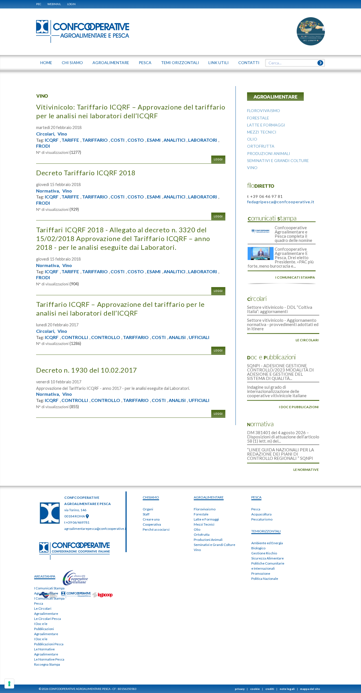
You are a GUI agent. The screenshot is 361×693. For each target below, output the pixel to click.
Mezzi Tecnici (204, 524)
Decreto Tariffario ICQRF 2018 (85, 173)
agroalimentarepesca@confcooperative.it (95, 528)
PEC (38, 4)
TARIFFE (70, 140)
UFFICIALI (199, 337)
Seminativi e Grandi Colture (214, 545)
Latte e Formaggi (206, 519)
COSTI (117, 140)
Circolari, (45, 134)
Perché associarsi (156, 529)
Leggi (218, 159)
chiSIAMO (151, 497)
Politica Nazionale (264, 578)
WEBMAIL (54, 4)
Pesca (255, 509)
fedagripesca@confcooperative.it (280, 201)
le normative (306, 469)
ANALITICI (174, 140)
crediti (269, 688)
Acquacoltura (261, 514)
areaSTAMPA (44, 576)
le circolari (307, 340)
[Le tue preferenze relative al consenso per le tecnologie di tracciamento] (9, 683)
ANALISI (177, 337)
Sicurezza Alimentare (267, 558)
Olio (197, 529)
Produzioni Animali (208, 539)
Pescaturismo (261, 519)
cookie (255, 688)
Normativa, (48, 191)
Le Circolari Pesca (47, 619)
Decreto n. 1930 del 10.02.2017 (86, 370)
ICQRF (51, 140)
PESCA (256, 497)
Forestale (201, 514)
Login (71, 4)
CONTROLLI (74, 337)
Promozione (260, 573)
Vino (62, 134)
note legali (287, 688)
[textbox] (293, 63)
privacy (240, 688)
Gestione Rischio (264, 553)
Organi (148, 509)
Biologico (258, 548)
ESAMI (153, 140)
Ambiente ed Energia (267, 543)
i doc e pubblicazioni (299, 407)
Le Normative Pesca (49, 659)
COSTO (135, 140)
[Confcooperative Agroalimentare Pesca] (82, 31)
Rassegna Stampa (47, 664)
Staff (146, 514)
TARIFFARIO (95, 140)
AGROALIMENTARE (209, 497)
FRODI (43, 146)
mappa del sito (310, 688)
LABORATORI (202, 140)
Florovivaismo (204, 509)
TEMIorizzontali (266, 531)
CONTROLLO (105, 337)
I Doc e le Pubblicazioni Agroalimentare (46, 629)
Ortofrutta (202, 534)
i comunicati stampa (295, 277)
